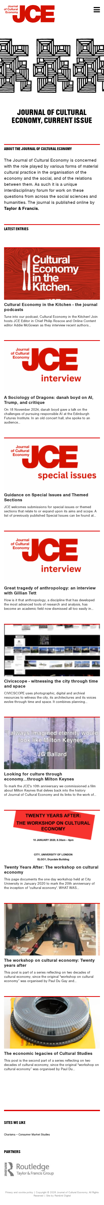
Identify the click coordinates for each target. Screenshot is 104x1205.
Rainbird (59, 1195)
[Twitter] (44, 1103)
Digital (67, 1195)
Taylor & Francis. (21, 208)
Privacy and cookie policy (19, 1192)
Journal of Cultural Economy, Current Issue (52, 116)
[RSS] (56, 1103)
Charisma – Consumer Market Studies (27, 1134)
